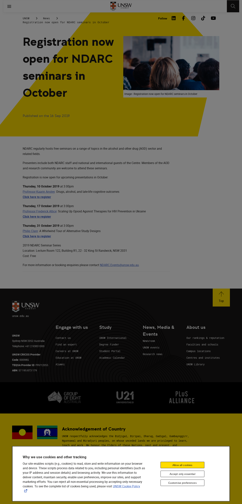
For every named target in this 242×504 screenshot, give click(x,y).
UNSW (26, 18)
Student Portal (109, 351)
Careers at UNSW (67, 351)
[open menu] (9, 6)
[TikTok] (203, 18)
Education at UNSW (68, 357)
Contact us (63, 338)
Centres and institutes (203, 357)
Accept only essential (182, 473)
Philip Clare (30, 231)
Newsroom (149, 341)
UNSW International (112, 338)
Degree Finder (109, 344)
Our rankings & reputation (205, 338)
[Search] (233, 6)
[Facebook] (183, 18)
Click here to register (37, 216)
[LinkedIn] (173, 18)
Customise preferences (182, 482)
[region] (121, 474)
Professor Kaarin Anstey (39, 192)
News (46, 18)
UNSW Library (195, 364)
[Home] (121, 6)
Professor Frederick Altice (40, 211)
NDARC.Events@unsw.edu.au (119, 265)
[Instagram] (193, 18)
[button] (221, 298)
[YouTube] (213, 18)
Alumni (60, 364)
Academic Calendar (112, 357)
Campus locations (198, 351)
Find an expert (66, 344)
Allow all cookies (182, 464)
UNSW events (151, 347)
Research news (152, 354)
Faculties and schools (202, 344)
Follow (162, 18)
